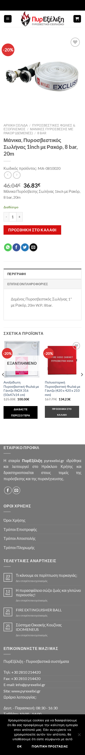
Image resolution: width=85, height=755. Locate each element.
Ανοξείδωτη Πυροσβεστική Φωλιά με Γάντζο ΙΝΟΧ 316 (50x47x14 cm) (21, 388)
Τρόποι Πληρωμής (19, 547)
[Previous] (3, 383)
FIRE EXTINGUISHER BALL (39, 610)
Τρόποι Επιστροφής (20, 529)
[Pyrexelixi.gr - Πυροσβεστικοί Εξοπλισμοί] (42, 19)
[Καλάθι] (77, 19)
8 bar (41, 133)
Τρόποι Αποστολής (20, 538)
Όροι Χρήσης (15, 520)
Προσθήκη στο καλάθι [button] (62, 411)
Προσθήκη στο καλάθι (32, 230)
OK (19, 746)
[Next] (81, 383)
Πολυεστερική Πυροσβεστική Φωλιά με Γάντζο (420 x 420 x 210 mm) (62, 388)
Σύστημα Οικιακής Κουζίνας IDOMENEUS (39, 627)
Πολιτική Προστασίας (50, 746)
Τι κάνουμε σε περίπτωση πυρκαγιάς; (46, 575)
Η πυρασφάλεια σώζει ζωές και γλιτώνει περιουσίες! (48, 592)
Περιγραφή (16, 274)
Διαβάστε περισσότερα (20, 412)
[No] (79, 736)
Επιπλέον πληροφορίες (27, 284)
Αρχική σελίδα (16, 125)
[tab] (42, 274)
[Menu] (8, 19)
